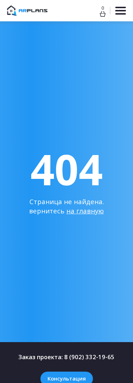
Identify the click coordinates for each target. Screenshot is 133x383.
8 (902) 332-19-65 (89, 357)
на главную (85, 210)
